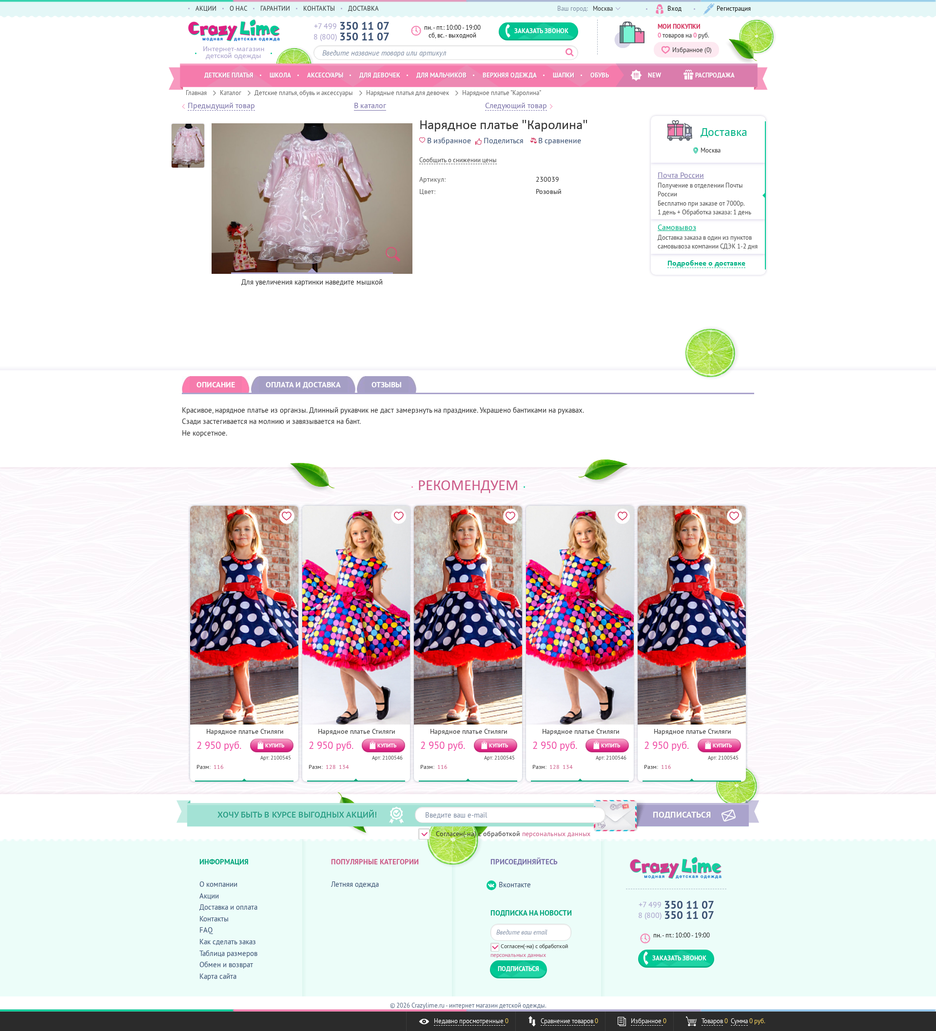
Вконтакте (515, 884)
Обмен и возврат (226, 964)
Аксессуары (325, 75)
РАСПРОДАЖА (715, 75)
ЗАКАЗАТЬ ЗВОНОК (541, 30)
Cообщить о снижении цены (458, 160)
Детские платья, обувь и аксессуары (303, 92)
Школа (280, 75)
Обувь (599, 75)
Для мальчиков (441, 75)
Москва (711, 150)
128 (331, 766)
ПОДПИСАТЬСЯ (682, 814)
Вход (674, 8)
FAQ (206, 930)
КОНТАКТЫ (319, 8)
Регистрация (734, 8)
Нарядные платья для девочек (407, 92)
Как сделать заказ (227, 941)
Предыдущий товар (221, 105)
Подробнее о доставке (706, 263)
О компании (218, 884)
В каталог (370, 105)
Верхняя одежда (510, 75)
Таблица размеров (228, 953)
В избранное (449, 140)
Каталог (230, 92)
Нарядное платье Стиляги (245, 731)
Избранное (692, 49)
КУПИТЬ (274, 745)
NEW (654, 75)
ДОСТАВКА (363, 8)
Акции (209, 895)
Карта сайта (217, 976)
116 (219, 766)
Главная (196, 92)
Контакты (214, 918)
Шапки (563, 75)
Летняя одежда (355, 884)
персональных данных (556, 833)
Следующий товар (516, 105)
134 (344, 766)
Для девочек (379, 75)
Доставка (724, 131)
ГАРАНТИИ (275, 8)
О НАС (238, 8)
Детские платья (229, 75)
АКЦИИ (205, 8)
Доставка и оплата (228, 907)
